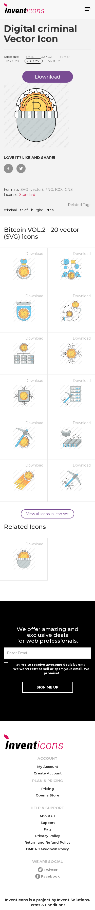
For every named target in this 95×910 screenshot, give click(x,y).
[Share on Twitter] (21, 168)
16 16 (29, 57)
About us (47, 816)
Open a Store (47, 795)
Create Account (48, 773)
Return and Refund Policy (47, 842)
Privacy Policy (47, 836)
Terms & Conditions (47, 905)
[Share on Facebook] (8, 168)
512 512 (54, 61)
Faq (47, 829)
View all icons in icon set (47, 514)
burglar (37, 210)
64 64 (65, 57)
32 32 (46, 57)
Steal (50, 210)
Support (48, 823)
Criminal (10, 210)
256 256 (33, 61)
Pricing (47, 789)
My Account (47, 767)
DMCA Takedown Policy (47, 849)
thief (24, 210)
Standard (27, 194)
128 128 (12, 61)
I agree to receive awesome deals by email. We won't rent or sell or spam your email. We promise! (51, 669)
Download (34, 253)
